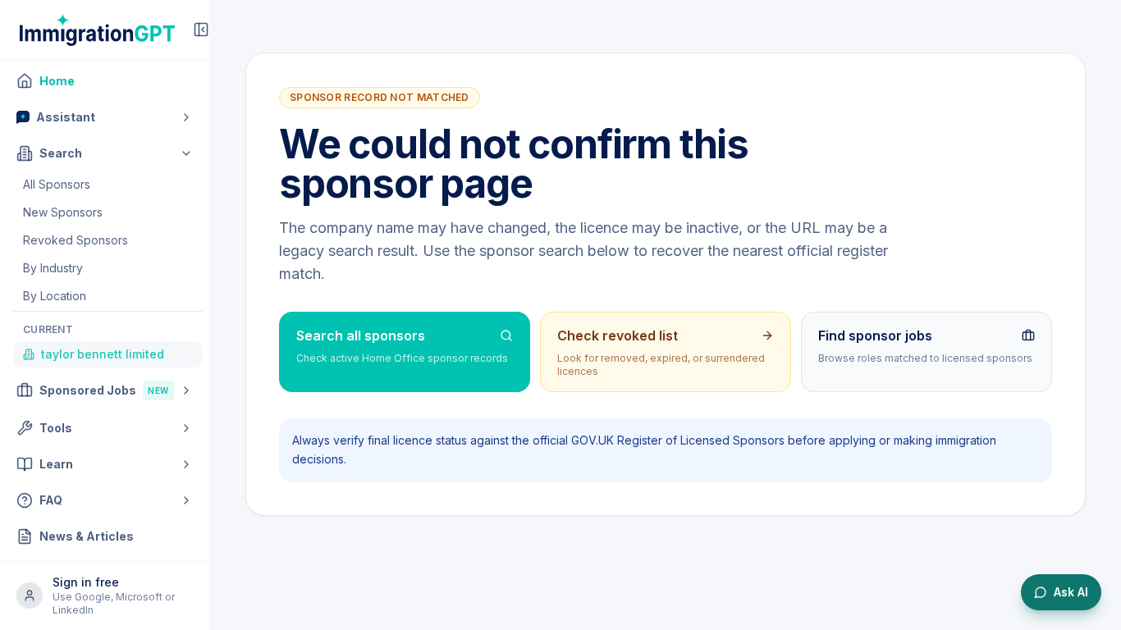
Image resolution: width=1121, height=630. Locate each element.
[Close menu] (201, 29)
